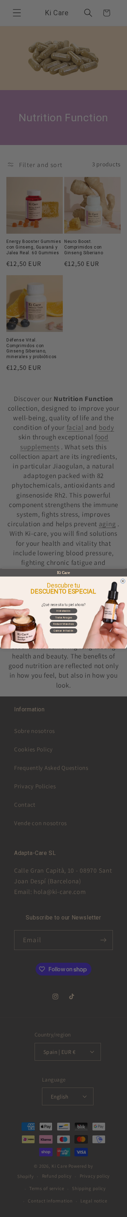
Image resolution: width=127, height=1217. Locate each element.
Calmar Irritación (63, 630)
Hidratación (63, 610)
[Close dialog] (123, 581)
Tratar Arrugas (63, 617)
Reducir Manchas (63, 624)
